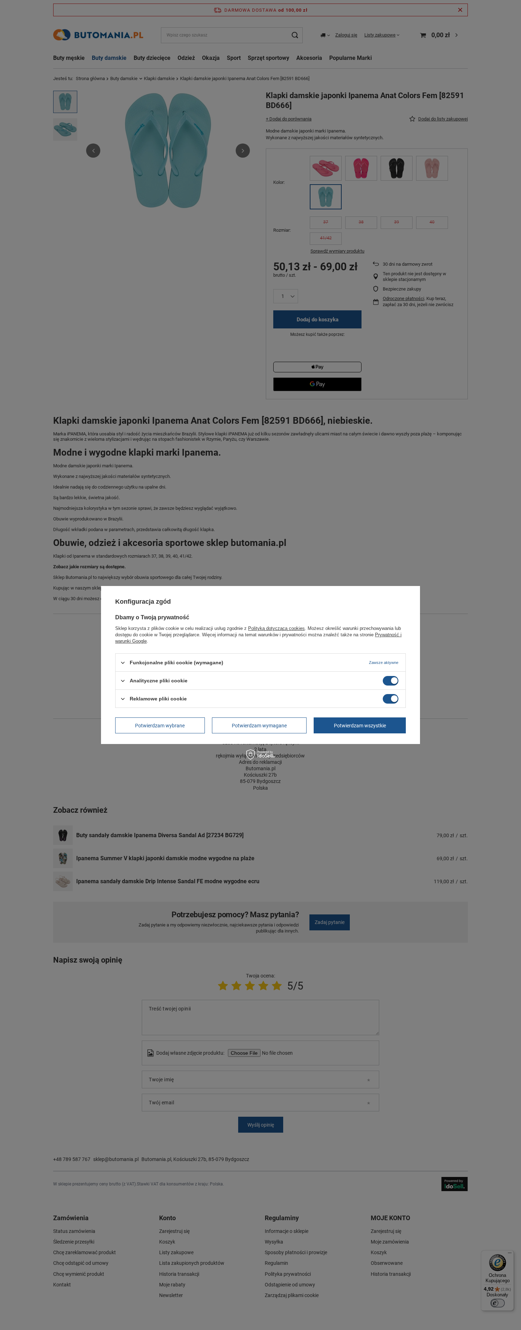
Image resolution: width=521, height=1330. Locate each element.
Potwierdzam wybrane (160, 725)
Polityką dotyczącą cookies (276, 628)
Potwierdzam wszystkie (360, 725)
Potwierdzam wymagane (259, 725)
